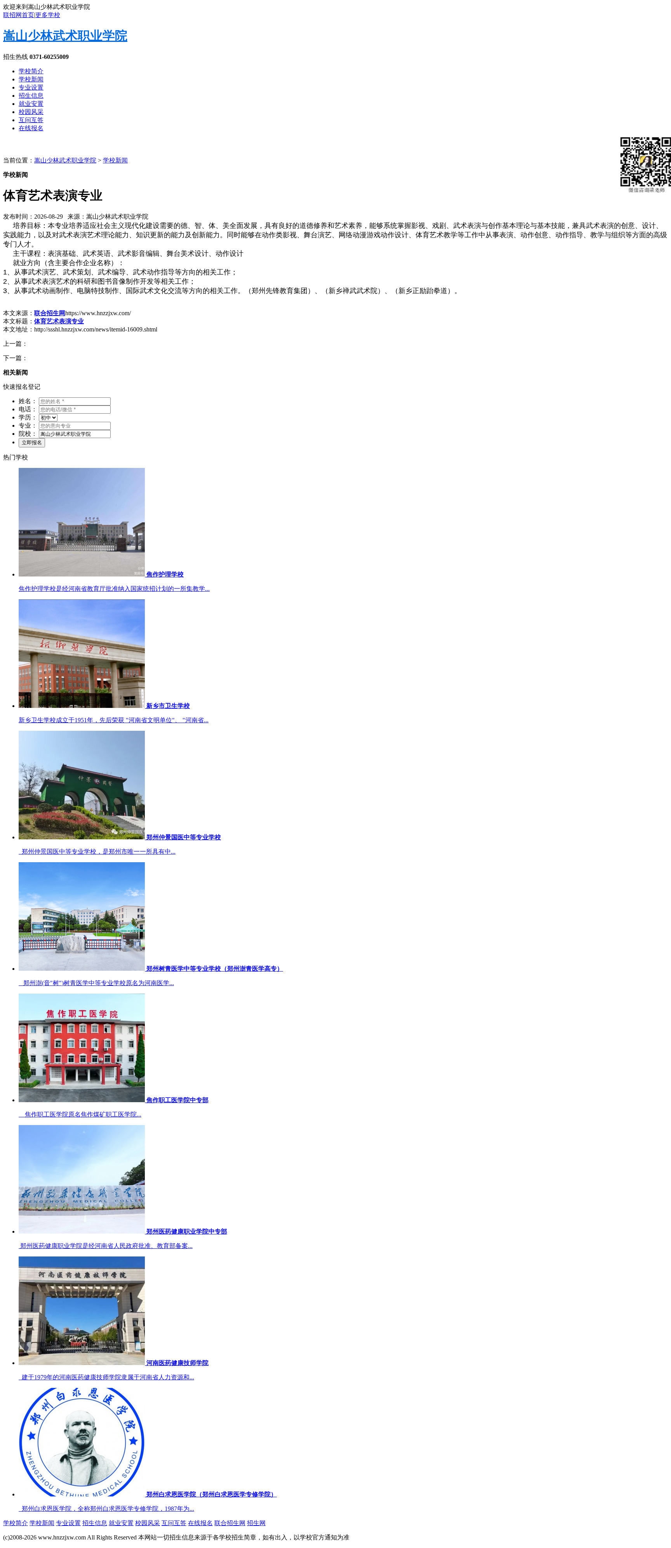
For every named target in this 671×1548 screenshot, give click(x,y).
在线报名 (31, 128)
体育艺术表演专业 (59, 321)
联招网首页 (18, 15)
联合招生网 (49, 313)
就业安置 (31, 103)
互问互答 (31, 120)
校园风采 (31, 112)
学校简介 (31, 71)
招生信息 (31, 95)
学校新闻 (31, 79)
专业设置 (31, 87)
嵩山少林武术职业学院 (65, 36)
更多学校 (47, 15)
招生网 (256, 1523)
